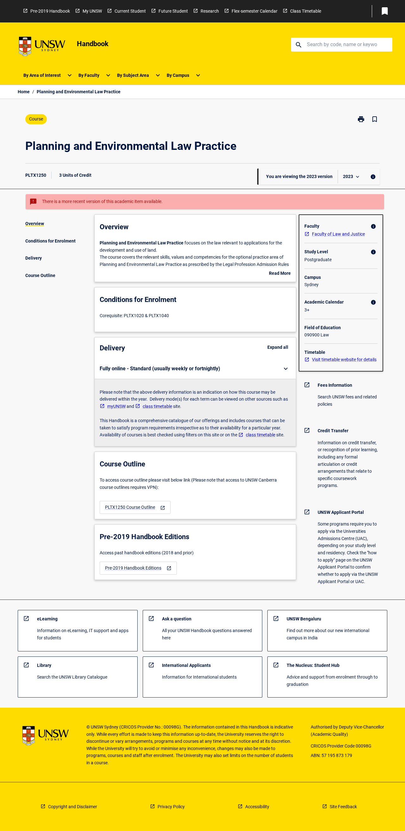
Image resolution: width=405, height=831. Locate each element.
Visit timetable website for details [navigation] (344, 359)
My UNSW (92, 11)
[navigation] (135, 507)
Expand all (277, 347)
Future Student (173, 11)
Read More (280, 274)
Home (24, 91)
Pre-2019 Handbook (50, 11)
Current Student (130, 11)
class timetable (157, 406)
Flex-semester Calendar (254, 11)
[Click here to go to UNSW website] (42, 47)
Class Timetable (305, 11)
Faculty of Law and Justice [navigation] (338, 234)
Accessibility (257, 806)
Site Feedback (343, 806)
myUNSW (116, 406)
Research (210, 11)
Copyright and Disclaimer (72, 806)
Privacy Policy (171, 806)
